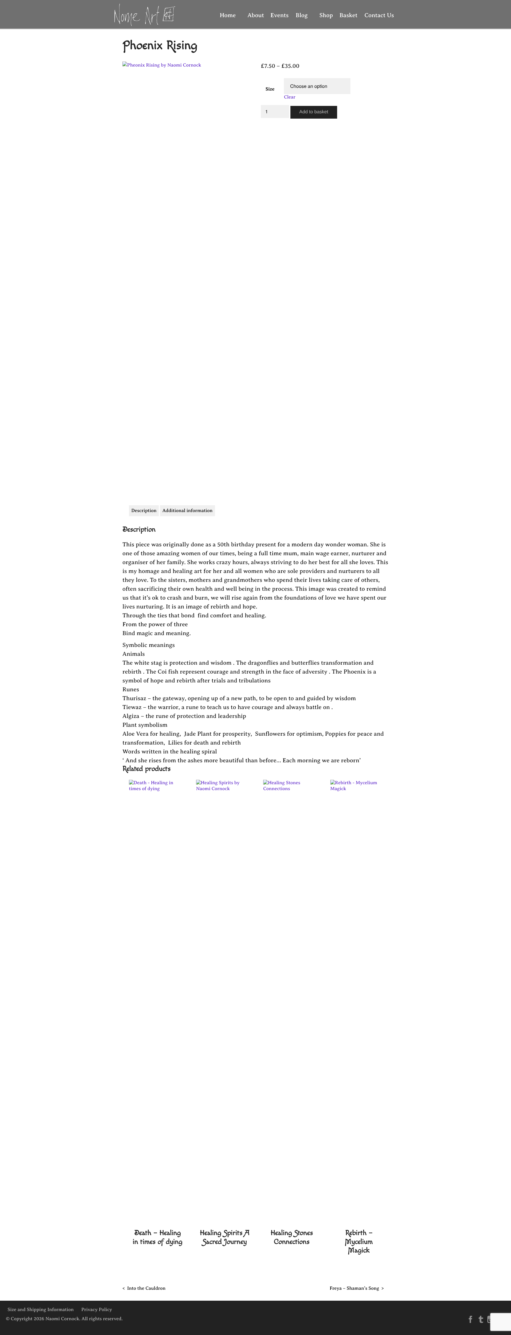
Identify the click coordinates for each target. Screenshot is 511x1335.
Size (270, 89)
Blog (302, 15)
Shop (324, 15)
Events (280, 15)
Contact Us (379, 15)
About (253, 15)
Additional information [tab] (187, 510)
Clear (289, 97)
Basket (348, 15)
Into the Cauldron (146, 1288)
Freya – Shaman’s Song (354, 1288)
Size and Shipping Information (41, 1309)
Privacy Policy (96, 1309)
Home (228, 15)
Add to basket (313, 111)
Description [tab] (143, 510)
